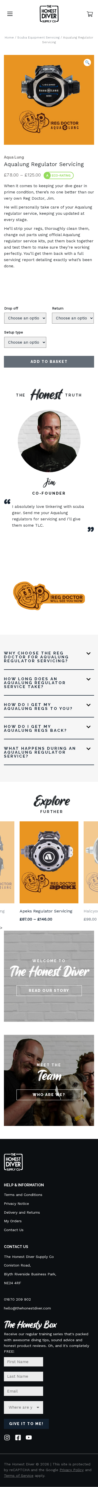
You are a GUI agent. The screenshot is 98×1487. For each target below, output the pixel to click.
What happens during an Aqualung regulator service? (40, 753)
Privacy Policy (72, 1470)
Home (9, 37)
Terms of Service (18, 1475)
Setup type (13, 332)
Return (58, 308)
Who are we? (49, 1095)
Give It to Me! (26, 1424)
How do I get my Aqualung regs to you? (38, 707)
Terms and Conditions (23, 1195)
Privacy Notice (16, 1203)
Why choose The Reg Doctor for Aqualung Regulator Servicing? (36, 657)
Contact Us (14, 1230)
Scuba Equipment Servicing (38, 37)
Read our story (49, 990)
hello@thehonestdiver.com (27, 1308)
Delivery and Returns (22, 1212)
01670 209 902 (17, 1299)
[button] (87, 62)
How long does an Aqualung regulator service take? (35, 683)
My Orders (13, 1221)
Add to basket (49, 362)
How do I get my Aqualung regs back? (35, 729)
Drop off (11, 308)
